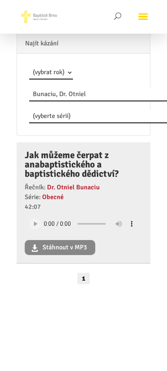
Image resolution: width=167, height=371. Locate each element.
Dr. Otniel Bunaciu (73, 187)
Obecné (53, 197)
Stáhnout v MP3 (64, 247)
